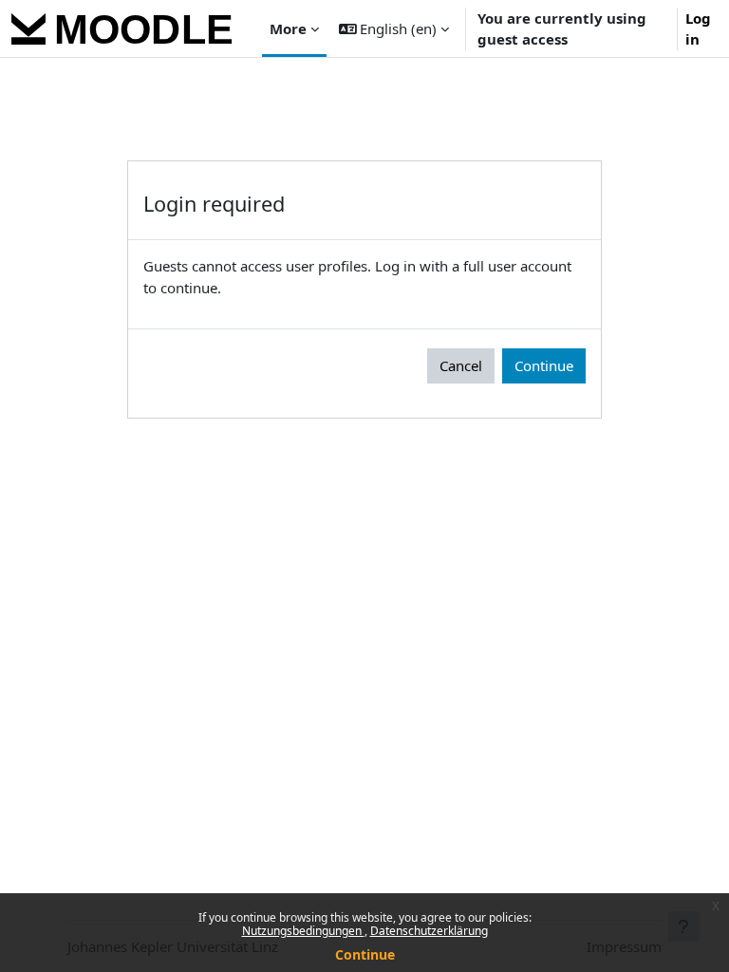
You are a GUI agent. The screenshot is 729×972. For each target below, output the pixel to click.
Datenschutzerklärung (429, 931)
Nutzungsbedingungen (303, 931)
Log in (698, 29)
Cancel (460, 365)
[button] (394, 28)
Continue (365, 954)
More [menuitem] (288, 28)
